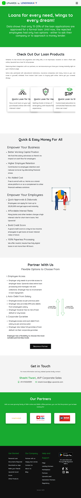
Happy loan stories (31, 462)
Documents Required (15, 462)
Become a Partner (40, 346)
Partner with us (30, 458)
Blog (26, 472)
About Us (28, 468)
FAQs (43, 463)
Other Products (13, 479)
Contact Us (28, 465)
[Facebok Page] (63, 469)
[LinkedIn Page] (67, 472)
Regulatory (45, 483)
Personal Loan (13, 458)
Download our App (14, 465)
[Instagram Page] (63, 472)
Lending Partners (47, 466)
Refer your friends (14, 468)
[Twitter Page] (66, 469)
